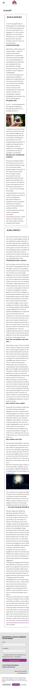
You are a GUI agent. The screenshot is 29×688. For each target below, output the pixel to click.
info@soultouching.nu (12, 665)
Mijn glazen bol (14, 17)
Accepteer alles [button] (16, 684)
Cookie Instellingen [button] (6, 684)
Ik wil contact (13, 230)
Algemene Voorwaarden (21, 671)
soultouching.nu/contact (13, 216)
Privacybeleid (23, 684)
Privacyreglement (22, 673)
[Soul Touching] (14, 2)
